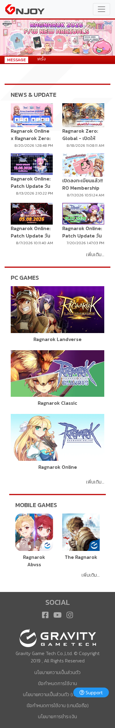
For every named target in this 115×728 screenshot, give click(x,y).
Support (93, 692)
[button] (8, 38)
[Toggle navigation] (101, 9)
